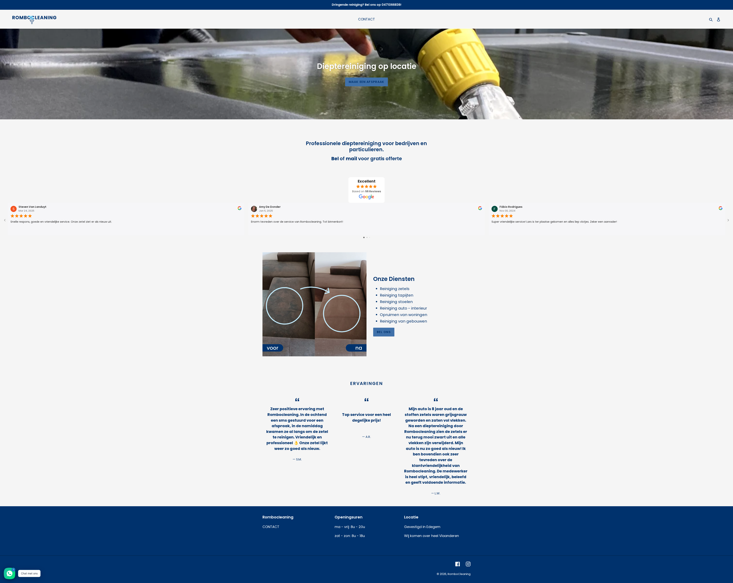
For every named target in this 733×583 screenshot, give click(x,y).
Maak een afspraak (366, 82)
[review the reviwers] (239, 209)
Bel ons (384, 332)
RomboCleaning (459, 574)
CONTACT (270, 526)
